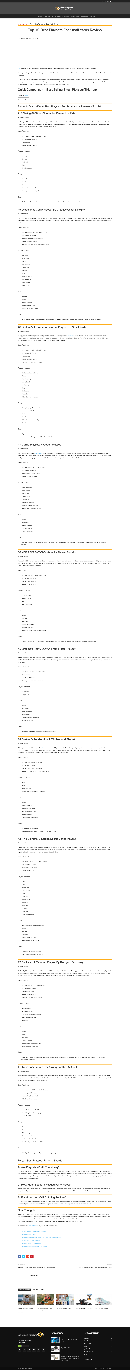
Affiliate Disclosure (99, 1368)
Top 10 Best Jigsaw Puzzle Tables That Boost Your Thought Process (41, 1237)
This (19, 68)
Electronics (49, 16)
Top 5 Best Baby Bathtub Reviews (31, 1243)
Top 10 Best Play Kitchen (29, 1234)
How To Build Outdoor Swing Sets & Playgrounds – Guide (95, 1267)
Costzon (44, 748)
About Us (84, 16)
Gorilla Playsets (38, 453)
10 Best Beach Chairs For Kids (31, 1240)
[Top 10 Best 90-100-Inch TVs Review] (55, 1340)
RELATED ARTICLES (24, 1290)
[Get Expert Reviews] (65, 8)
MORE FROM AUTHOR (38, 1290)
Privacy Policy (109, 1368)
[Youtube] (111, 1)
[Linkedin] (99, 1)
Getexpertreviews (33, 1225)
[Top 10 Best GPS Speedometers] (55, 1349)
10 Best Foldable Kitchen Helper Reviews (34, 1231)
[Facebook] (96, 1)
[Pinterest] (102, 1)
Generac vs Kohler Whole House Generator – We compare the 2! (36, 1267)
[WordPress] (108, 1)
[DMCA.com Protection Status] (23, 1346)
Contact (93, 16)
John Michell (34, 1275)
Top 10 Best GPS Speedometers (70, 1348)
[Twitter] (105, 1)
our (35, 1221)
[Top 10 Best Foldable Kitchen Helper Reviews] (65, 1299)
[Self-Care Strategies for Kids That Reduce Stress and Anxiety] (26, 1299)
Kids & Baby (75, 16)
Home (40, 16)
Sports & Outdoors (62, 16)
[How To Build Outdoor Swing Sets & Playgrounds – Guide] (45, 1299)
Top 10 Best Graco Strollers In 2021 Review (34, 1246)
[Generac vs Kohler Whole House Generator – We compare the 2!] (55, 1357)
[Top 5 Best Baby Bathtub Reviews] (103, 1299)
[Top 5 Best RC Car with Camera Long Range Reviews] (84, 1299)
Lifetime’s (70, 335)
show (26, 95)
